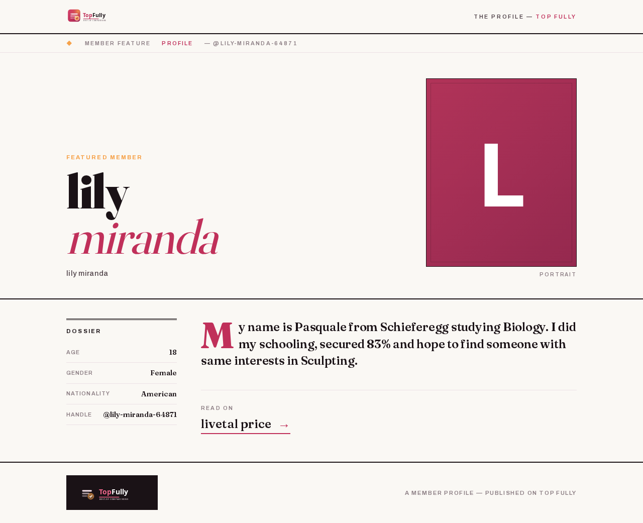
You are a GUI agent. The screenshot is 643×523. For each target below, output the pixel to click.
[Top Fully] (93, 16)
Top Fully (556, 17)
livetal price (245, 423)
